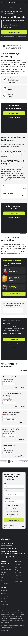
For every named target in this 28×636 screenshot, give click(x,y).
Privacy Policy (13, 508)
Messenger (7, 498)
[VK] (10, 557)
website (15, 144)
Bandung (12, 398)
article (20, 253)
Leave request (14, 520)
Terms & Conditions (7, 627)
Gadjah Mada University (12, 412)
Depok (11, 379)
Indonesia (6, 379)
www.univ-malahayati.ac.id (9, 13)
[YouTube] (13, 557)
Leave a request (14, 113)
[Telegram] (20, 526)
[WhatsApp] (23, 526)
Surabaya (12, 431)
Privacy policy (5, 630)
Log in (3, 2)
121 (17, 461)
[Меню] (25, 2)
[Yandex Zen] (6, 557)
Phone (6, 491)
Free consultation (14, 32)
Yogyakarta (13, 414)
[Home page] (14, 2)
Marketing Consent (11, 516)
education (8, 548)
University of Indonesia (11, 377)
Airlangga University (10, 429)
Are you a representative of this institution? (13, 36)
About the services (14, 117)
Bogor (11, 450)
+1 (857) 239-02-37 (7, 544)
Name (5, 483)
